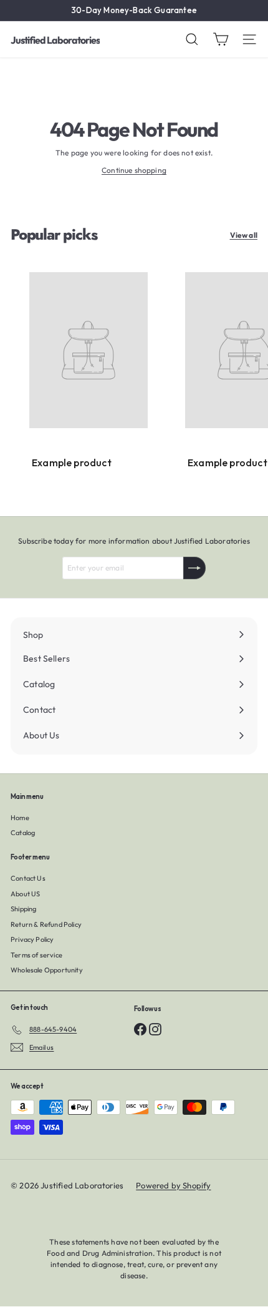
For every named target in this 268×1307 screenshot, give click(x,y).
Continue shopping (134, 170)
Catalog (23, 832)
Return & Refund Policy (46, 924)
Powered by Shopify (173, 1185)
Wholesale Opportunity (47, 970)
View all (243, 235)
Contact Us (28, 878)
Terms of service (36, 955)
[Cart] (220, 39)
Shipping (23, 908)
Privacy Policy (32, 939)
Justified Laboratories (55, 40)
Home (20, 817)
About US (25, 893)
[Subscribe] (194, 568)
